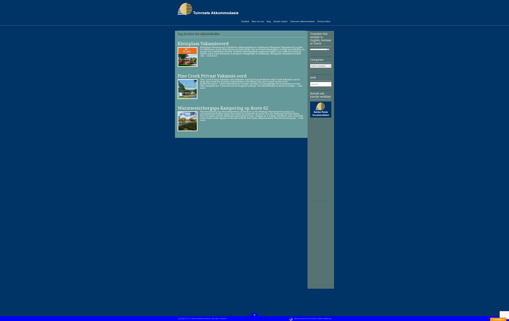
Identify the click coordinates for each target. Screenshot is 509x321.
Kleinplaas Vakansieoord (203, 43)
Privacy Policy (323, 22)
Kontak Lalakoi (280, 22)
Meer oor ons (258, 22)
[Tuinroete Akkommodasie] (208, 13)
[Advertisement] (320, 161)
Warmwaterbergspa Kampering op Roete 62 (223, 108)
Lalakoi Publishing (324, 319)
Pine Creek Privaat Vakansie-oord (212, 76)
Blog (269, 22)
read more (212, 56)
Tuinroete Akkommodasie (302, 22)
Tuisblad (245, 22)
